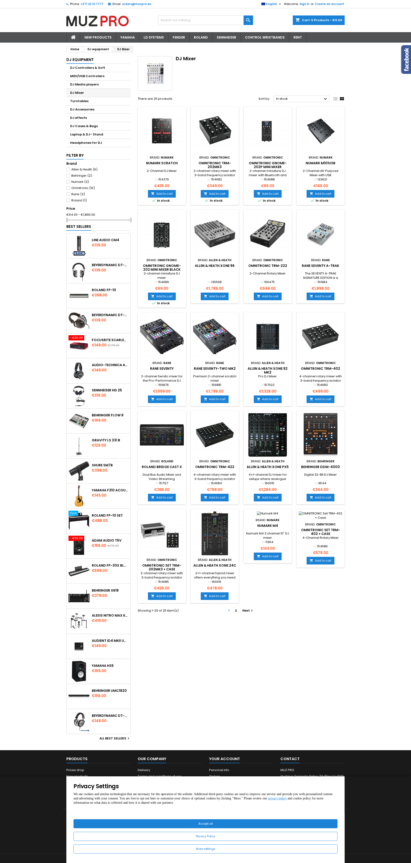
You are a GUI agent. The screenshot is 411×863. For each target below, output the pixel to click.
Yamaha (127, 37)
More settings (205, 849)
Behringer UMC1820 (109, 691)
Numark (80, 182)
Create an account (329, 4)
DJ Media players (84, 84)
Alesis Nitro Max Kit (110, 615)
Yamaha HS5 (103, 666)
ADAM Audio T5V (107, 540)
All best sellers (115, 738)
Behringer (81, 175)
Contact (290, 759)
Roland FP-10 (104, 290)
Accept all (205, 824)
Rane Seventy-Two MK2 (215, 368)
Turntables (79, 101)
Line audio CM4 (105, 240)
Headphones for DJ (86, 142)
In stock (302, 99)
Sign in (304, 4)
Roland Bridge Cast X (162, 466)
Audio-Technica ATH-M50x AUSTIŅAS (110, 365)
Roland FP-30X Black (110, 565)
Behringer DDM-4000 (320, 466)
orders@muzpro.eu (136, 4)
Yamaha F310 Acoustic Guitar (110, 490)
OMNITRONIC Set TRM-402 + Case (320, 532)
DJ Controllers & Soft (87, 67)
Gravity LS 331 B (106, 440)
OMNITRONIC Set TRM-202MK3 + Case (161, 567)
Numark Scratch (162, 163)
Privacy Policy (205, 836)
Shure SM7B (102, 465)
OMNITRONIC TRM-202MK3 (215, 165)
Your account (224, 759)
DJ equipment (80, 59)
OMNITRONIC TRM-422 (214, 466)
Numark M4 (267, 525)
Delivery (144, 770)
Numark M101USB (320, 163)
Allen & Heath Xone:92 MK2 (268, 370)
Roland (201, 37)
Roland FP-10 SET (107, 515)
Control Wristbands (265, 37)
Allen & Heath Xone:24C (214, 565)
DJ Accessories (82, 109)
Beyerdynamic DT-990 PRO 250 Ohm (110, 716)
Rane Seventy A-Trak (320, 265)
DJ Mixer (77, 92)
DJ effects (78, 117)
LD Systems (154, 37)
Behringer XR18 (105, 590)
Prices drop (75, 770)
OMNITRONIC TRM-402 (320, 368)
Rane (78, 194)
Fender (179, 37)
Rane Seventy (162, 368)
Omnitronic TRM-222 (267, 265)
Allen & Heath (84, 169)
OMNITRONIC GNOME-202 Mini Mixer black (162, 267)
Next (248, 610)
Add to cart (162, 194)
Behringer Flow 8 (107, 415)
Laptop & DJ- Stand (86, 134)
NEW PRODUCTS (98, 37)
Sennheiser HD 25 (107, 390)
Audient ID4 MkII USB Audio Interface (110, 641)
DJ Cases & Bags (84, 126)
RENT (298, 37)
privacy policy (277, 798)
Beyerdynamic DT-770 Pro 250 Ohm (110, 315)
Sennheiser (226, 37)
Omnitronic (83, 188)
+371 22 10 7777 (91, 4)
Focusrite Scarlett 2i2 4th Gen (110, 340)
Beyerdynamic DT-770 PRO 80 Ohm (110, 265)
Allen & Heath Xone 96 (215, 265)
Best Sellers (78, 226)
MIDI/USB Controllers (87, 76)
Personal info (219, 770)
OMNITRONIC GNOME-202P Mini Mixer (268, 165)
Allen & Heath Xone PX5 (268, 466)
